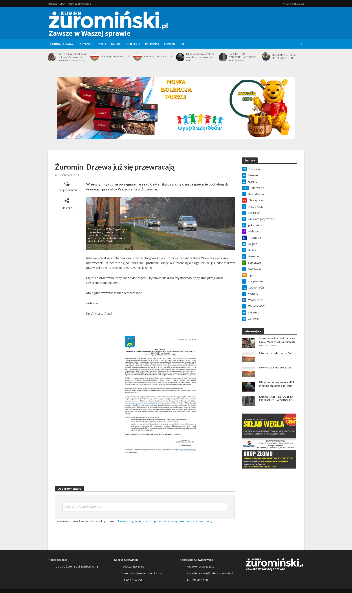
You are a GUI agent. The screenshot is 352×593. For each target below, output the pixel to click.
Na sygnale (85, 44)
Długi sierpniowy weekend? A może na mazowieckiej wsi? (201, 57)
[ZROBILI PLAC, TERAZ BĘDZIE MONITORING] (266, 56)
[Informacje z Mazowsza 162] (137, 56)
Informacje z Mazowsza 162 (158, 56)
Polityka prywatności (79, 3)
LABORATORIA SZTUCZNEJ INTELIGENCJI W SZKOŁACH (243, 57)
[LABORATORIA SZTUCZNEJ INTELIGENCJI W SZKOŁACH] (223, 57)
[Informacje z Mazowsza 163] (94, 56)
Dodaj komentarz (66, 190)
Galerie (116, 44)
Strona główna (61, 44)
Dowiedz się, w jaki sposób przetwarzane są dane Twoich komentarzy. (165, 521)
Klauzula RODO (56, 3)
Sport (102, 44)
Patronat (152, 44)
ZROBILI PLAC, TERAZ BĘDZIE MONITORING (284, 56)
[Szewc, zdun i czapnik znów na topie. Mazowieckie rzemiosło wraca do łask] (52, 57)
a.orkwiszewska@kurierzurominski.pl (210, 573)
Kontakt (170, 44)
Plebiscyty (133, 44)
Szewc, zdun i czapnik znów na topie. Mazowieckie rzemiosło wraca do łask (72, 57)
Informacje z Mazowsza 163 (116, 56)
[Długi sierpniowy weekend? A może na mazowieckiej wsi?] (180, 57)
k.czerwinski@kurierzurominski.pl (142, 573)
